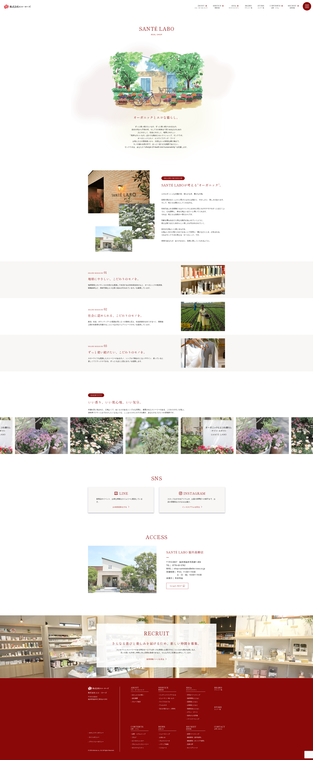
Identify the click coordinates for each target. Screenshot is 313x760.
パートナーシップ (193, 719)
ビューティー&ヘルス (166, 698)
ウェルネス (163, 705)
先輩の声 (190, 744)
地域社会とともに (193, 709)
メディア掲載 (163, 744)
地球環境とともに (193, 698)
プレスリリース (164, 741)
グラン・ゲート (192, 712)
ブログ (134, 737)
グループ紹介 (136, 702)
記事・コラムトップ (138, 734)
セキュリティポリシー (96, 733)
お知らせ (162, 737)
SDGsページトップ (193, 695)
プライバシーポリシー (96, 742)
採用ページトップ (193, 734)
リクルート (163, 748)
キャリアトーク (192, 748)
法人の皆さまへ (167, 709)
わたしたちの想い (138, 695)
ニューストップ (164, 734)
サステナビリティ (138, 748)
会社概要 (135, 698)
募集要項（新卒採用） (194, 737)
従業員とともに (192, 702)
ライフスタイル (164, 702)
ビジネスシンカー (138, 741)
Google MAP (176, 586)
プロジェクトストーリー (140, 744)
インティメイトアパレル (167, 695)
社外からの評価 (192, 715)
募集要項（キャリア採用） (196, 741)
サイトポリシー (94, 737)
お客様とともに (192, 705)
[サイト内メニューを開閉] (307, 6)
